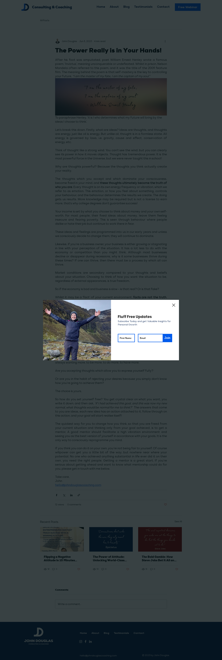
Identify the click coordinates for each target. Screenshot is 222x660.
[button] (173, 305)
